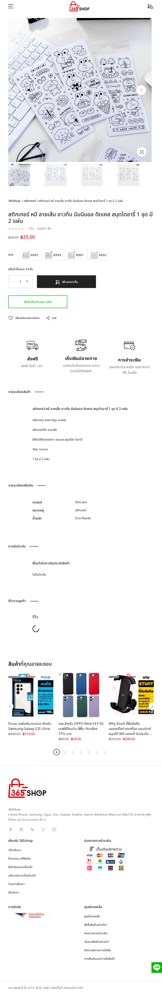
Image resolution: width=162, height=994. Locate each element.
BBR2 (102, 255)
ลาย (10, 254)
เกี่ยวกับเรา (14, 850)
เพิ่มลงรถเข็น (70, 282)
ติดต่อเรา (13, 892)
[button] (141, 90)
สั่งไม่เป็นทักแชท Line (38, 302)
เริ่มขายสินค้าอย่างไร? (96, 942)
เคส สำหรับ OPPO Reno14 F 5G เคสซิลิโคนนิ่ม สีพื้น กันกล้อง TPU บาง (81, 728)
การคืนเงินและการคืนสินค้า (99, 959)
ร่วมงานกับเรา (16, 884)
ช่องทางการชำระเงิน (96, 933)
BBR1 (79, 255)
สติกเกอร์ (30, 201)
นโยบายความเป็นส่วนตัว (22, 875)
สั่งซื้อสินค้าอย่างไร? (95, 925)
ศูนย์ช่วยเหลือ (92, 916)
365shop (14, 201)
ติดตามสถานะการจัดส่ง (97, 950)
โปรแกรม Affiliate (19, 858)
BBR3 (34, 255)
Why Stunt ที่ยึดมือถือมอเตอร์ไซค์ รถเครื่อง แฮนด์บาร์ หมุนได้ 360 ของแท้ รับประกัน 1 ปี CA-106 (130, 731)
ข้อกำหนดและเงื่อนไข (20, 867)
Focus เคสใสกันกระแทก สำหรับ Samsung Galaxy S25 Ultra (29, 726)
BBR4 (56, 255)
